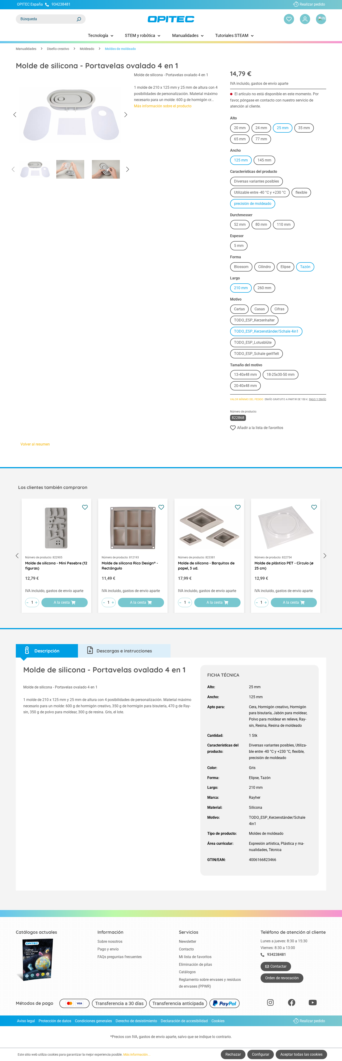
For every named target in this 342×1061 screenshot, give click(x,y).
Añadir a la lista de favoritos (260, 428)
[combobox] (46, 19)
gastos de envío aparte (157, 1037)
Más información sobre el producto (162, 106)
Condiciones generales (93, 1021)
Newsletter (187, 941)
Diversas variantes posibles (258, 182)
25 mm (284, 128)
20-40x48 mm (247, 386)
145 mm (266, 161)
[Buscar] (78, 19)
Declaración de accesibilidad (184, 1021)
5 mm (241, 246)
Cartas (241, 310)
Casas (262, 310)
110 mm (286, 225)
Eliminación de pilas (195, 964)
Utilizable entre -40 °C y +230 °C (262, 193)
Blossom (243, 267)
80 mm (263, 225)
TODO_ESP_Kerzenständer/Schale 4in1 (268, 332)
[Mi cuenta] (305, 19)
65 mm (242, 140)
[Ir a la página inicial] (171, 19)
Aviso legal (26, 1021)
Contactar (278, 966)
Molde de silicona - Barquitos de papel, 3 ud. (206, 565)
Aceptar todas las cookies (301, 1054)
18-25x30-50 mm (282, 375)
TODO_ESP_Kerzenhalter (256, 321)
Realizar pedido (312, 4)
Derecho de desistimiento (136, 1021)
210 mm (243, 288)
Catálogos (187, 972)
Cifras (281, 310)
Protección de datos (55, 1021)
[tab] (47, 651)
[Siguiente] (125, 114)
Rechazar (233, 1054)
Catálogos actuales (36, 932)
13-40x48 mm (247, 375)
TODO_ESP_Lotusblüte (254, 343)
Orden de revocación (282, 978)
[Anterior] (14, 114)
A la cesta (62, 602)
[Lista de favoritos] (289, 19)
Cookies (218, 1021)
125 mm (243, 161)
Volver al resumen (35, 444)
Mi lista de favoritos (195, 957)
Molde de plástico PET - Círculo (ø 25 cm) (284, 565)
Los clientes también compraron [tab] (52, 487)
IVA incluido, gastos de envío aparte (259, 83)
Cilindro (266, 267)
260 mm (266, 288)
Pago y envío (317, 399)
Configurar (260, 1054)
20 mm (242, 128)
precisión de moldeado (254, 204)
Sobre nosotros (109, 941)
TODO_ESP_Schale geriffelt (258, 354)
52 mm (242, 225)
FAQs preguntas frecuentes (119, 957)
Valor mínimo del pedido (246, 399)
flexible (303, 193)
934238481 (61, 4)
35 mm (306, 128)
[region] (70, 127)
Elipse (287, 267)
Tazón (307, 267)
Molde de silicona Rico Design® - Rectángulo (130, 565)
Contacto (186, 949)
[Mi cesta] (321, 19)
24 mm (263, 128)
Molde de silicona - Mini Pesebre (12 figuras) (56, 565)
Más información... (137, 1054)
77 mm (263, 140)
